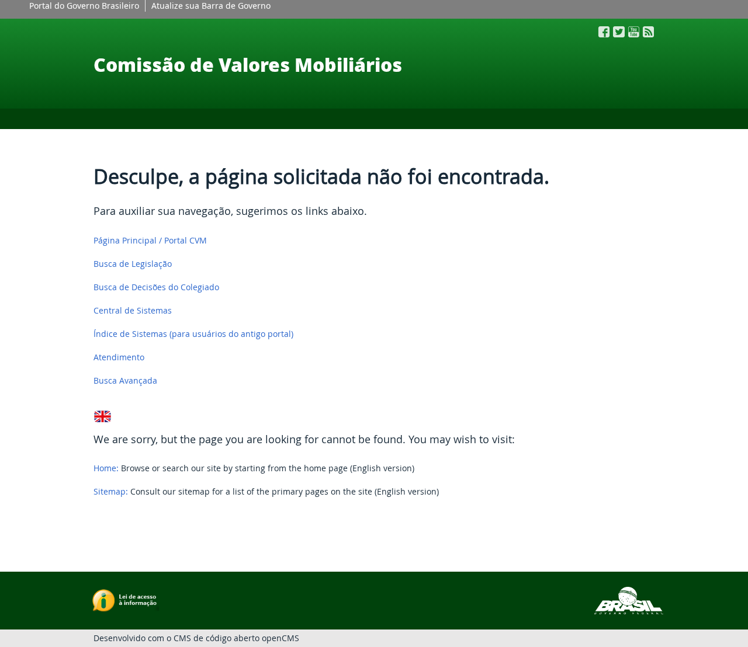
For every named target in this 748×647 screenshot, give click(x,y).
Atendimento (119, 357)
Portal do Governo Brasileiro (84, 5)
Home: (106, 468)
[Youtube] (634, 31)
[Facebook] (604, 32)
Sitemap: (111, 491)
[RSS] (648, 31)
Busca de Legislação (133, 263)
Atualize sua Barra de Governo (211, 5)
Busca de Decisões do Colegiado (156, 287)
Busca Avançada (125, 380)
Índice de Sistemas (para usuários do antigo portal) (193, 333)
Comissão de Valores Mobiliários (248, 64)
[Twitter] (618, 31)
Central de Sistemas (133, 310)
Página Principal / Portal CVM (150, 240)
